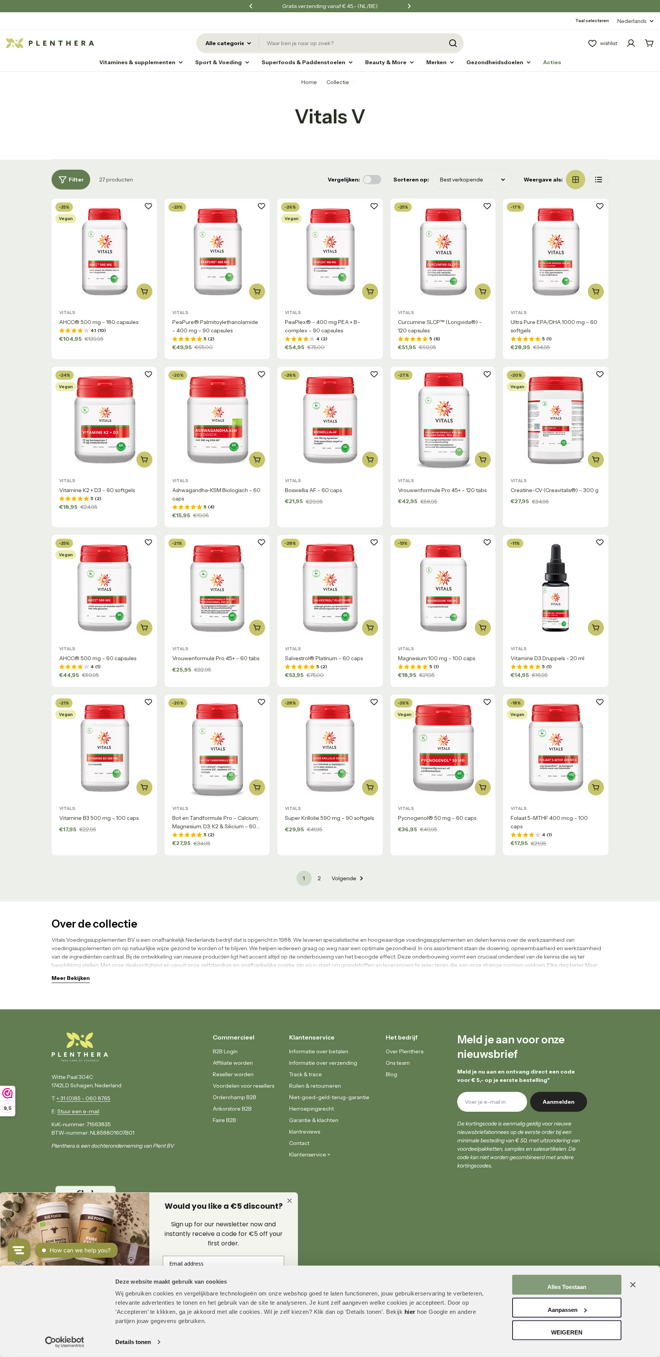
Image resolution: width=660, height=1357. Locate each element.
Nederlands (631, 21)
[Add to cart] (144, 291)
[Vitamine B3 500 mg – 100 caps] (104, 747)
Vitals (67, 312)
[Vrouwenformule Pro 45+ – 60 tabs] (217, 587)
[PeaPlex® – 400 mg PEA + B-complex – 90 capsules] (330, 251)
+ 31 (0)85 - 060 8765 (83, 1098)
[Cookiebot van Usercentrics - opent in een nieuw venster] (64, 1342)
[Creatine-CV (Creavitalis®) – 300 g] (555, 419)
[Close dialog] (289, 1200)
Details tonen (133, 1342)
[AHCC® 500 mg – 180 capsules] (104, 251)
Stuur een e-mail (78, 1111)
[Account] (631, 43)
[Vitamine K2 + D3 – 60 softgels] (104, 419)
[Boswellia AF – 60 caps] (330, 419)
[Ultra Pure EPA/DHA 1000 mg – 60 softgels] (555, 251)
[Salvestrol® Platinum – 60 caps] (330, 587)
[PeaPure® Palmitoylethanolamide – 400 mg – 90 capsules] (217, 251)
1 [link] (304, 878)
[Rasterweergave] (576, 179)
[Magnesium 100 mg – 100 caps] (443, 587)
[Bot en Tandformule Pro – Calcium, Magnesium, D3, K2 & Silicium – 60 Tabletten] (217, 747)
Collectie (338, 82)
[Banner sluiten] (633, 1285)
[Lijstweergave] (598, 179)
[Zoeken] (453, 43)
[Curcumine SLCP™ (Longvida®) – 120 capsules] (443, 251)
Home (309, 82)
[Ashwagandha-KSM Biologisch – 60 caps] (217, 419)
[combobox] (330, 43)
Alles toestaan (566, 1287)
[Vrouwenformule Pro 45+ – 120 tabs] (443, 419)
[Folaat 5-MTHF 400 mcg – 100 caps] (555, 747)
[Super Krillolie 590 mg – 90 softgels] (330, 747)
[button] (251, 6)
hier (410, 1311)
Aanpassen (563, 1309)
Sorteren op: (411, 179)
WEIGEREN (566, 1332)
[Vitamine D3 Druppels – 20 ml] (555, 587)
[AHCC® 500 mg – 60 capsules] (104, 587)
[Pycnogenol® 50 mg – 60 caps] (443, 747)
